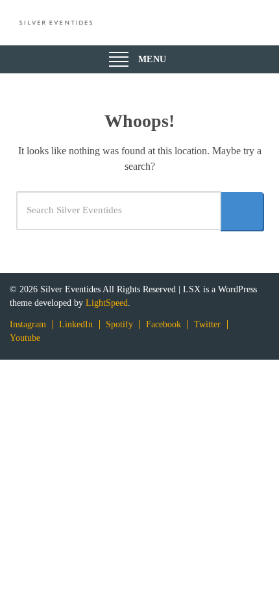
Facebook (163, 324)
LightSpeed (107, 303)
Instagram (28, 324)
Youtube (25, 338)
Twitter (207, 324)
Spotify (119, 324)
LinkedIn (76, 324)
